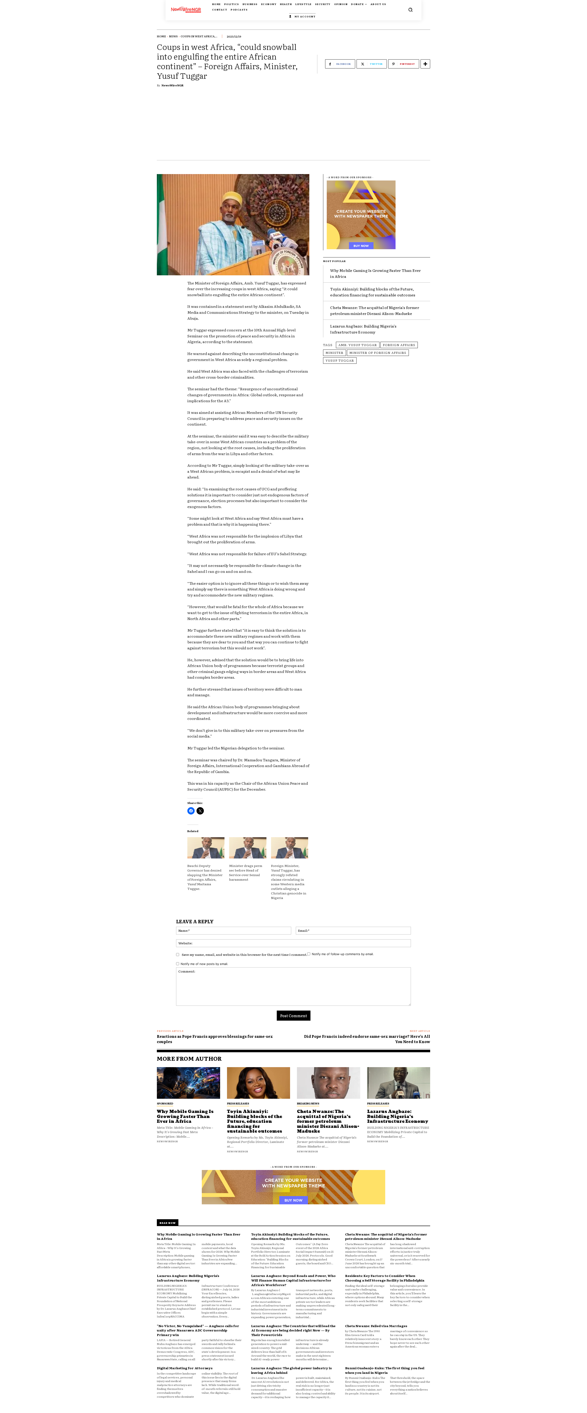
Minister (334, 352)
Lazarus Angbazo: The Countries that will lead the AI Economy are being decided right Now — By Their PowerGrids (293, 1330)
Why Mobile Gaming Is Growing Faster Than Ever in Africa (185, 1116)
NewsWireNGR (172, 85)
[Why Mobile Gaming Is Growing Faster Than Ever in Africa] (188, 1083)
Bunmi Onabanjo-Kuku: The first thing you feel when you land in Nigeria (384, 1370)
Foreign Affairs (399, 344)
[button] (410, 9)
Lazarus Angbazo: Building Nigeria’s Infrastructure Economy (363, 329)
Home (161, 36)
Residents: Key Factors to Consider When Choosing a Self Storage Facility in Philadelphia (384, 1277)
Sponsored (165, 1103)
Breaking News (308, 1103)
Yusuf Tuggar (340, 360)
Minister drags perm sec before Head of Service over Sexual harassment (245, 872)
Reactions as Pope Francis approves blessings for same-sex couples (215, 1038)
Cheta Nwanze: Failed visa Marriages (376, 1325)
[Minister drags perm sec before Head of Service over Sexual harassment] (247, 847)
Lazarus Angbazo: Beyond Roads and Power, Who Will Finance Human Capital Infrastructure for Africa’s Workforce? (293, 1280)
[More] (425, 63)
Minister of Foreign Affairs (377, 352)
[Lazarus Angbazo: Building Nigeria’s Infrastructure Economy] (398, 1083)
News (173, 36)
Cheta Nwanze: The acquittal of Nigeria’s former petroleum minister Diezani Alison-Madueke (374, 310)
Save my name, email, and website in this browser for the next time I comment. (244, 954)
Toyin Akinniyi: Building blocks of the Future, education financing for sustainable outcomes (254, 1121)
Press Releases (238, 1103)
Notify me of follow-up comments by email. (343, 954)
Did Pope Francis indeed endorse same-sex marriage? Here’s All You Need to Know (367, 1038)
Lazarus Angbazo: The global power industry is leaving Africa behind (291, 1370)
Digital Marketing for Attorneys (185, 1368)
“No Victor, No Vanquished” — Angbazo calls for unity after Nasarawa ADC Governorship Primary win (198, 1330)
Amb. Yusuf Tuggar (357, 344)
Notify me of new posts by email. (204, 964)
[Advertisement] (293, 126)
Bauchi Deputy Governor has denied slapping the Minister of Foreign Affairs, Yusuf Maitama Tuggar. (205, 877)
